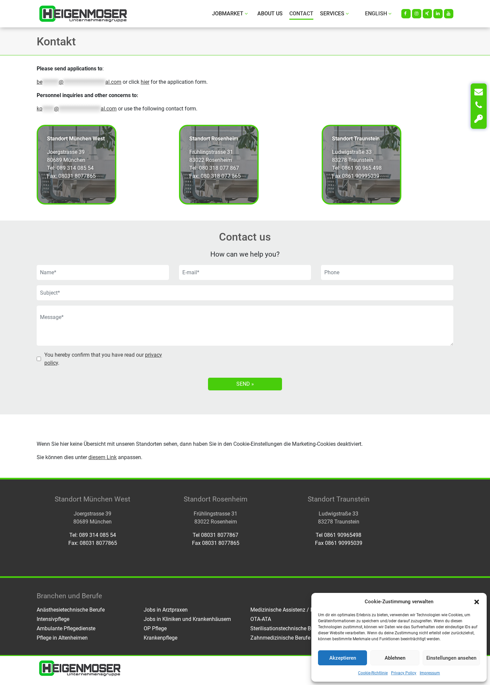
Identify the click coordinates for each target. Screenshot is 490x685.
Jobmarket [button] (227, 13)
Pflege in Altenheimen (62, 638)
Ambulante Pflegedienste (66, 628)
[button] (476, 601)
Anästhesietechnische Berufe (71, 610)
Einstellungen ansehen (451, 658)
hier (145, 82)
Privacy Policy (403, 673)
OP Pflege (155, 628)
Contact (301, 13)
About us (270, 13)
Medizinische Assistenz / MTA (285, 610)
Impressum (430, 673)
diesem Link (102, 457)
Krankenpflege (160, 638)
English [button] (376, 13)
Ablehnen (395, 658)
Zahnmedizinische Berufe (280, 638)
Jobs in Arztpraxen (166, 610)
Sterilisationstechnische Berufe (286, 628)
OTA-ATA (260, 619)
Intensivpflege (53, 619)
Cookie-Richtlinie (373, 673)
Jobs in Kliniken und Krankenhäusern (187, 619)
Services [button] (332, 13)
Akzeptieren (342, 658)
